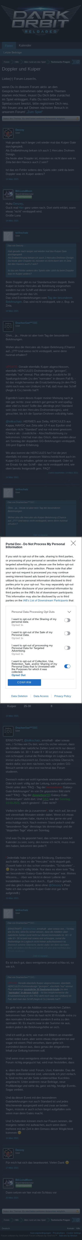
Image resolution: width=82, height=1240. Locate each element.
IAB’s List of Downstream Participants (45, 600)
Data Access (41, 696)
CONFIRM (24, 682)
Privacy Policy (62, 696)
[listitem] (41, 612)
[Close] (74, 544)
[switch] (67, 620)
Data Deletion (19, 696)
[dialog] (41, 620)
